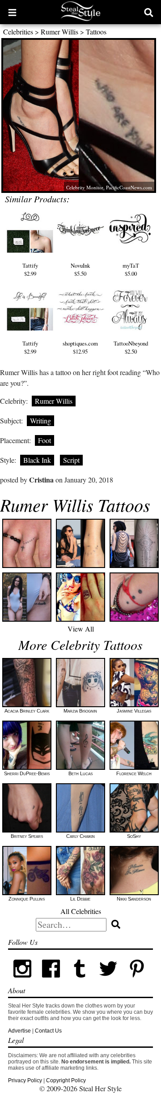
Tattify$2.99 (30, 269)
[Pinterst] (137, 981)
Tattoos (96, 31)
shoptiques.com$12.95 (80, 347)
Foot (44, 440)
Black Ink (37, 460)
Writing (40, 420)
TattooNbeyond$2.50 (131, 347)
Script (71, 460)
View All (81, 628)
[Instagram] (22, 981)
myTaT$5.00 (131, 269)
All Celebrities (80, 911)
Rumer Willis (59, 31)
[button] (12, 12)
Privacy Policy (25, 1080)
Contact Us (48, 1031)
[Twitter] (108, 981)
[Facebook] (51, 981)
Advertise (19, 1031)
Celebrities (18, 31)
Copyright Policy (66, 1080)
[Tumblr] (79, 981)
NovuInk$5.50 (80, 269)
